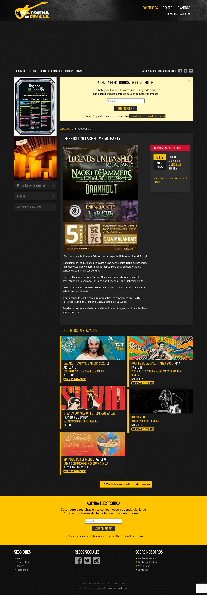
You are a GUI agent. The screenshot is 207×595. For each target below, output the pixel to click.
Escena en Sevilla (31, 10)
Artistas (185, 14)
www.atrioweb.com (117, 588)
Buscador (20, 71)
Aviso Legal (144, 566)
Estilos (32, 71)
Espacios (172, 14)
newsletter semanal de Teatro (147, 116)
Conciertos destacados (78, 330)
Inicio (20, 558)
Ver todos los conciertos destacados (127, 484)
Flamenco (183, 7)
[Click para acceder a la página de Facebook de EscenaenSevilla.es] (180, 71)
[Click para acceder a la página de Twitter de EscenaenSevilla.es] (185, 71)
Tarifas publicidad (148, 562)
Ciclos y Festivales (74, 71)
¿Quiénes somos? (148, 558)
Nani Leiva (119, 583)
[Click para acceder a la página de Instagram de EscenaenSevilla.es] (191, 71)
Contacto (143, 569)
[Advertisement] (103, 44)
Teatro (167, 7)
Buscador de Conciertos (31, 185)
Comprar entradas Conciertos (160, 71)
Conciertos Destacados (50, 71)
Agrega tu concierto (29, 206)
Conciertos (150, 7)
